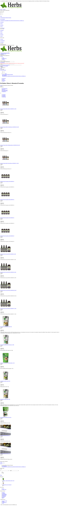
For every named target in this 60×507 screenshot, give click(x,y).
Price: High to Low (4, 90)
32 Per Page (3, 95)
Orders (3, 57)
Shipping (3, 497)
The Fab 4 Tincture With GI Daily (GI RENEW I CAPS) (8, 108)
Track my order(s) (2, 61)
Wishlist (3, 501)
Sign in (1, 9)
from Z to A (3, 89)
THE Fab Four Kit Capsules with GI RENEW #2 (7, 199)
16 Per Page (3, 94)
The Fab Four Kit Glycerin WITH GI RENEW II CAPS (8, 272)
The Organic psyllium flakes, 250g (5, 399)
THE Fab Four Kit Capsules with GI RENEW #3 (7, 217)
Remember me (3, 67)
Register (4, 9)
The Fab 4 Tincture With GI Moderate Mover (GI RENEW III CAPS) (10, 145)
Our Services (4, 496)
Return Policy (4, 495)
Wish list (3, 59)
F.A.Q (3, 503)
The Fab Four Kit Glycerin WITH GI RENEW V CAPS (8, 308)
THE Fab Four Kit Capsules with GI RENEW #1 (7, 181)
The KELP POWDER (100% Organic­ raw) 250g (7, 344)
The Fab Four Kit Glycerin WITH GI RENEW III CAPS (8, 290)
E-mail (1, 64)
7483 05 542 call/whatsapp (5, 53)
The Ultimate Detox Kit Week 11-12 (5, 453)
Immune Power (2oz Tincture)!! (7, 484)
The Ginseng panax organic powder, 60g (6, 326)
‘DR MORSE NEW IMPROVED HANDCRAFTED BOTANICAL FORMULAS (12, 20)
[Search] (8, 52)
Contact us (3, 493)
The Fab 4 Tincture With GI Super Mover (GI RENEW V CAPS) (9, 163)
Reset (1, 475)
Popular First (4, 91)
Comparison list (4, 58)
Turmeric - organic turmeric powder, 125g (8, 480)
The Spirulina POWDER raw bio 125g (5, 417)
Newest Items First (4, 88)
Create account (4, 489)
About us (3, 492)
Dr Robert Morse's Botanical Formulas (5, 17)
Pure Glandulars (2, 19)
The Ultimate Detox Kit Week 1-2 (5, 435)
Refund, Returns (4, 494)
